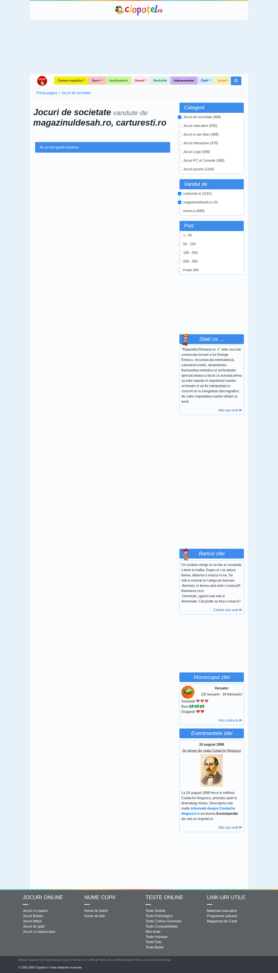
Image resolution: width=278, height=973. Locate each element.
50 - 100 (189, 244)
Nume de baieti (96, 911)
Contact (65, 959)
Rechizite (160, 80)
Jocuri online (43, 897)
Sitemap (165, 959)
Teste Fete (154, 942)
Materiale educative (222, 911)
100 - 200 (190, 252)
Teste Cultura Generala (163, 921)
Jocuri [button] (139, 80)
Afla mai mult (228, 410)
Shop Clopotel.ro (42, 81)
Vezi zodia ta (228, 720)
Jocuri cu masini (35, 911)
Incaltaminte (118, 80)
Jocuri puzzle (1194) (198, 169)
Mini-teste (153, 931)
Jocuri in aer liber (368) (200, 134)
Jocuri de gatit (33, 926)
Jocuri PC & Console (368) (203, 160)
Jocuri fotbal (32, 921)
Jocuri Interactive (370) (200, 143)
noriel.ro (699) (194, 211)
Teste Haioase (157, 937)
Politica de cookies (146, 959)
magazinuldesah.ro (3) (200, 202)
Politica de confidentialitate (115, 959)
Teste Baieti (155, 947)
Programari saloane (222, 916)
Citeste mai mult (226, 610)
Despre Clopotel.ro (30, 959)
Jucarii (222, 80)
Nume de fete (94, 916)
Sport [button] (96, 80)
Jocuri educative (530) (200, 126)
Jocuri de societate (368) (202, 117)
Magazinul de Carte (222, 921)
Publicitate (50, 959)
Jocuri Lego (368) (196, 152)
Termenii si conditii (83, 959)
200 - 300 (190, 261)
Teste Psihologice (159, 916)
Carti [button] (204, 80)
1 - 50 (187, 235)
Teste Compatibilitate (162, 926)
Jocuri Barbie (33, 916)
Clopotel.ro (139, 10)
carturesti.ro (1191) (197, 193)
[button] (236, 81)
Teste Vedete (155, 911)
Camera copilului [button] (70, 80)
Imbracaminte (184, 80)
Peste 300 (191, 270)
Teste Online (164, 897)
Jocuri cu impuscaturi (39, 931)
